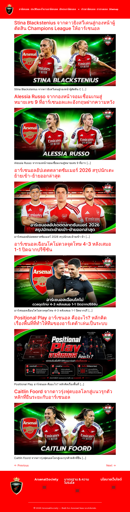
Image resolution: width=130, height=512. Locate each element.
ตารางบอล (102, 9)
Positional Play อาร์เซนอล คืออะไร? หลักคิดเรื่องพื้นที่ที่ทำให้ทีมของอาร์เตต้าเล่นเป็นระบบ (60, 320)
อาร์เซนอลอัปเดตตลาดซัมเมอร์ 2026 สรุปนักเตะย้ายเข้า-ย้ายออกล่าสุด (64, 173)
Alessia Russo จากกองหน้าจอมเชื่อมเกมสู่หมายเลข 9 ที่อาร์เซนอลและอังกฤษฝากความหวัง (64, 99)
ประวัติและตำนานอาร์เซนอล (44, 9)
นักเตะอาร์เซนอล (67, 9)
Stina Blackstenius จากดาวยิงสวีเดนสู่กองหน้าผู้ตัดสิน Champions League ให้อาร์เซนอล (64, 25)
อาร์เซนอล (24, 9)
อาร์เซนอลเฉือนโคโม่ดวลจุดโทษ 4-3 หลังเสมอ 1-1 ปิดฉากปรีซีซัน (62, 247)
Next (111, 465)
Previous (21, 465)
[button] (113, 487)
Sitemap (113, 9)
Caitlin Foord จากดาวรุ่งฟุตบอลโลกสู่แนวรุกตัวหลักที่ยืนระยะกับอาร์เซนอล (63, 394)
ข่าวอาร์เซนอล (88, 9)
